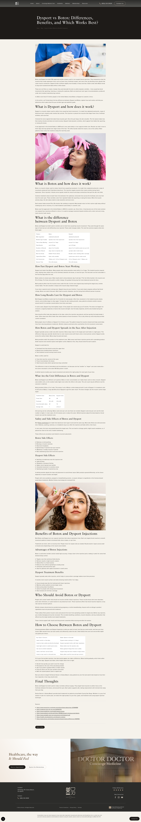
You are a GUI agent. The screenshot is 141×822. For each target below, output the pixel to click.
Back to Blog (40, 727)
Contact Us (119, 3)
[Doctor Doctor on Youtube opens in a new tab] (122, 797)
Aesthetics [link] (60, 3)
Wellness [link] (67, 3)
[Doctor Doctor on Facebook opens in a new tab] (115, 797)
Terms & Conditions (64, 807)
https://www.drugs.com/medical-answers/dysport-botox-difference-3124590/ (58, 719)
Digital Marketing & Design (118, 807)
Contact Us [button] (134, 818)
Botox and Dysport (43, 423)
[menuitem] (32, 3)
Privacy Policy (73, 807)
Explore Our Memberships (36, 767)
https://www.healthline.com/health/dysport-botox (51, 711)
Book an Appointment (17, 767)
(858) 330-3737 (97, 816)
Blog (42, 28)
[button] (3, 819)
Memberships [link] (76, 3)
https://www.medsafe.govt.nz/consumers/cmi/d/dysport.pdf (53, 715)
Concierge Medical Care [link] (48, 3)
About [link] (37, 3)
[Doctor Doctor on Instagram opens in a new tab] (118, 797)
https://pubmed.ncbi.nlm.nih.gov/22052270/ (49, 709)
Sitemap (80, 807)
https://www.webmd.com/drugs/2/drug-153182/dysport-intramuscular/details (58, 713)
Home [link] (32, 3)
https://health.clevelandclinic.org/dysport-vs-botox (51, 717)
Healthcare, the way (23, 756)
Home (38, 28)
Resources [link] (85, 3)
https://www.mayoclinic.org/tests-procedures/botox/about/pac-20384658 (57, 707)
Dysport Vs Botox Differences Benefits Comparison (56, 28)
